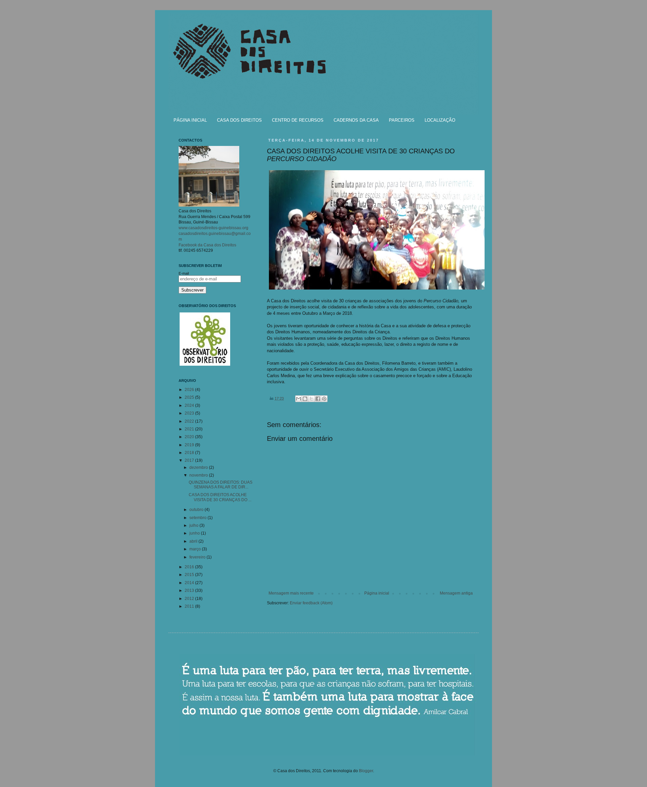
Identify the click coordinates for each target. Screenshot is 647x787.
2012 (190, 598)
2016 (190, 567)
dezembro (199, 467)
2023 (190, 413)
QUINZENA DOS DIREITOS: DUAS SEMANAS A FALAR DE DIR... (220, 484)
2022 (190, 421)
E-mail (184, 273)
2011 (190, 606)
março (195, 549)
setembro (198, 517)
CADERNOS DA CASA (356, 120)
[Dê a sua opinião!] (305, 398)
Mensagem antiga (456, 593)
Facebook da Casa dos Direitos (207, 245)
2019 (190, 445)
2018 (190, 452)
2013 (190, 590)
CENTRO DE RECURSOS (298, 120)
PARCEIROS (401, 120)
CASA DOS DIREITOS (239, 120)
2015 (190, 574)
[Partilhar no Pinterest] (324, 398)
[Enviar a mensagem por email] (298, 398)
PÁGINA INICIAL (190, 120)
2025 (190, 397)
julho (194, 525)
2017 (190, 460)
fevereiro (198, 557)
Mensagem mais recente (291, 593)
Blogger (366, 770)
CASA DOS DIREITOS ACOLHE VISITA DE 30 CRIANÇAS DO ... (220, 497)
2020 (190, 436)
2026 (190, 389)
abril (193, 541)
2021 (190, 429)
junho (195, 533)
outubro (197, 509)
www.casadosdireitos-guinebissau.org (213, 227)
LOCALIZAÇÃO (440, 120)
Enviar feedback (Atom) (311, 603)
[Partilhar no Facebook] (317, 398)
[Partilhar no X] (311, 398)
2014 (190, 582)
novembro (199, 475)
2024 (190, 405)
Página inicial (376, 593)
